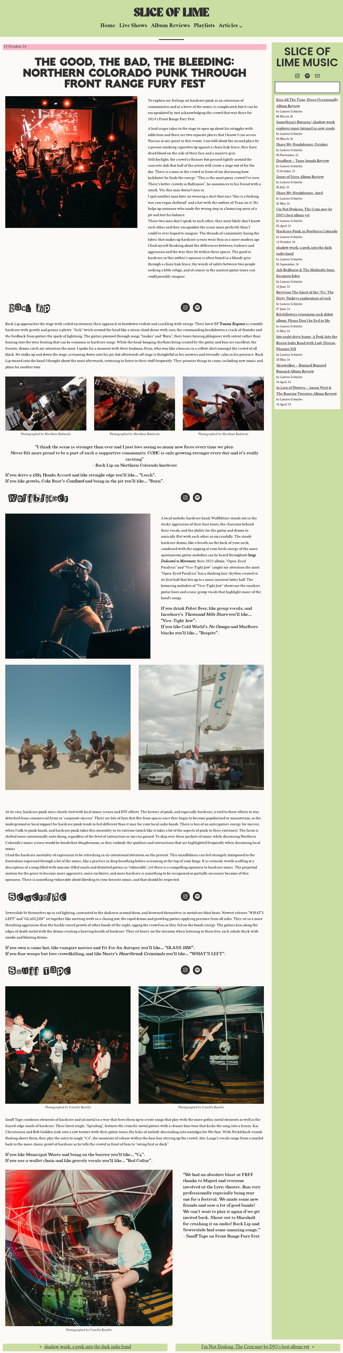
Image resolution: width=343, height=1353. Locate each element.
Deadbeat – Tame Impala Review (302, 161)
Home (107, 26)
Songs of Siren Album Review (300, 177)
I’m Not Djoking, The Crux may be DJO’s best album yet (255, 1347)
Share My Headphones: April (299, 193)
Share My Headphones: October (302, 145)
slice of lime (171, 12)
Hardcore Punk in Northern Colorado (306, 232)
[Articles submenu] (241, 26)
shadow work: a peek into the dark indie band (87, 1347)
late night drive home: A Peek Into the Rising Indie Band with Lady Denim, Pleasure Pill (306, 343)
